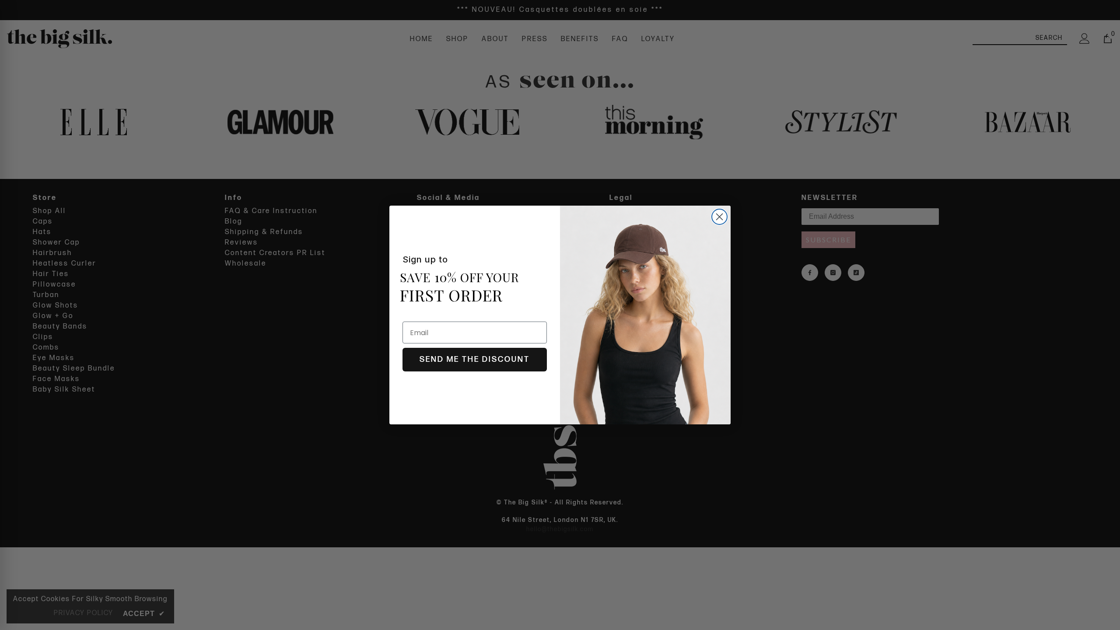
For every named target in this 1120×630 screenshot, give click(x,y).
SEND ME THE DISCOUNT (475, 359)
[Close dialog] (719, 216)
